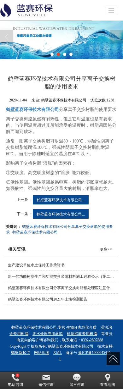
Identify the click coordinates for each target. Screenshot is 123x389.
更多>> (106, 249)
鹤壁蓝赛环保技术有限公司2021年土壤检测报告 (47, 299)
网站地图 (41, 352)
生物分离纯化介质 (81, 327)
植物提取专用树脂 (82, 333)
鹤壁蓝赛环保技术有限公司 (35, 231)
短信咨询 (46, 384)
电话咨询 (15, 384)
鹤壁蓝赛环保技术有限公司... (61, 199)
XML (57, 352)
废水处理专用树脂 (47, 333)
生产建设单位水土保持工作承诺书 (36, 265)
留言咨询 (77, 384)
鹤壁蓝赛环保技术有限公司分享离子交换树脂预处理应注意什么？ (63, 288)
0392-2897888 (92, 340)
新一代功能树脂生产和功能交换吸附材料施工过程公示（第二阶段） (63, 276)
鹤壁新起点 (20, 352)
